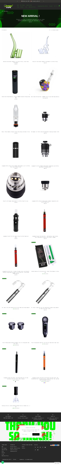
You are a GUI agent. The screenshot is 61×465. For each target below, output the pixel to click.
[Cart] (58, 6)
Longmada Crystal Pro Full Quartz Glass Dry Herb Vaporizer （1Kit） (16, 237)
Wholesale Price (5, 455)
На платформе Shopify (28, 459)
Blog (3, 451)
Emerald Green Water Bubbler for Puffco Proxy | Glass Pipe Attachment (16, 62)
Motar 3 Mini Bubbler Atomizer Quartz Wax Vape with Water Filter (16, 131)
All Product (22, 5)
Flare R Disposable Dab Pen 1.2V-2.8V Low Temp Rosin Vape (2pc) (45, 342)
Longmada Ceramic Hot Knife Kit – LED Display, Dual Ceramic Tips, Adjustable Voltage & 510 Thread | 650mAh (45, 237)
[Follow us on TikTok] (35, 450)
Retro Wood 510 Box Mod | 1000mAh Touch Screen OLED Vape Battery (45, 96)
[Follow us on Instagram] (40, 447)
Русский (14, 459)
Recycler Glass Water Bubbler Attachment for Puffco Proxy (45, 61)
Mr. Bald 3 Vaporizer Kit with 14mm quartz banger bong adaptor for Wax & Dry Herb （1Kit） (45, 308)
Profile (23, 448)
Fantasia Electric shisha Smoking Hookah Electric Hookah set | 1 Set (16, 406)
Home (2, 11)
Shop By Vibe (29, 5)
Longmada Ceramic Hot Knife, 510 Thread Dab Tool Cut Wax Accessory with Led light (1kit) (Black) (16, 378)
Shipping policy (13, 451)
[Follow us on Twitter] (38, 447)
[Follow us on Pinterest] (42, 447)
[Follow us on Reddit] (38, 450)
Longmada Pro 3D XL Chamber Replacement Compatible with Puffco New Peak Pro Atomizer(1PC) (45, 166)
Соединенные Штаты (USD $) (6, 459)
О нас (3, 454)
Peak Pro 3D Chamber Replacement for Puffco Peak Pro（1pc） (16, 201)
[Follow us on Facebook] (35, 447)
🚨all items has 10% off (35, 1)
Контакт (3, 452)
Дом (18, 5)
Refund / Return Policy (15, 448)
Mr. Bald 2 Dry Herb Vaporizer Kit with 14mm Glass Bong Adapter (16, 307)
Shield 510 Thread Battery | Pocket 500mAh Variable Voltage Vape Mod (16, 97)
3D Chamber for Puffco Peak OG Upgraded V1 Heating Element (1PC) (45, 131)
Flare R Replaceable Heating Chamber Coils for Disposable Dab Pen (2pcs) (16, 343)
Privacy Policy (13, 446)
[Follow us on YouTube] (45, 447)
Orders (23, 446)
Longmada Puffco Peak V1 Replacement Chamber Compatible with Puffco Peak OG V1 (45, 202)
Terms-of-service (13, 449)
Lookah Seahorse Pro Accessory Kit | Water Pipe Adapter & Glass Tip (45, 272)
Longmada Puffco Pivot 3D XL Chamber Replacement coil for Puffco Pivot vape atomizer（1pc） (16, 166)
